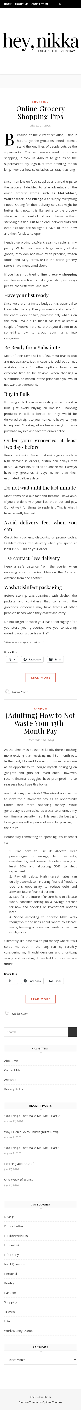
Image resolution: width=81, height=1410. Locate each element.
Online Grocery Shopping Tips (40, 112)
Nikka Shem (20, 692)
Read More (40, 677)
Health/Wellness (16, 1236)
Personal (10, 1274)
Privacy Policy (14, 1089)
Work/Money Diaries (18, 1330)
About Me (21, 4)
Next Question (14, 1264)
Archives (10, 1080)
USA (7, 1321)
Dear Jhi (9, 1217)
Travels (9, 1311)
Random (40, 708)
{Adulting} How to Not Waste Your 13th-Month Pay (40, 723)
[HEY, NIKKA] (40, 41)
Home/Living (13, 1245)
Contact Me (40, 4)
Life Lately (11, 1255)
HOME (8, 4)
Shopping (40, 101)
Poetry (9, 1283)
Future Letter (13, 1226)
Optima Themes (52, 1402)
